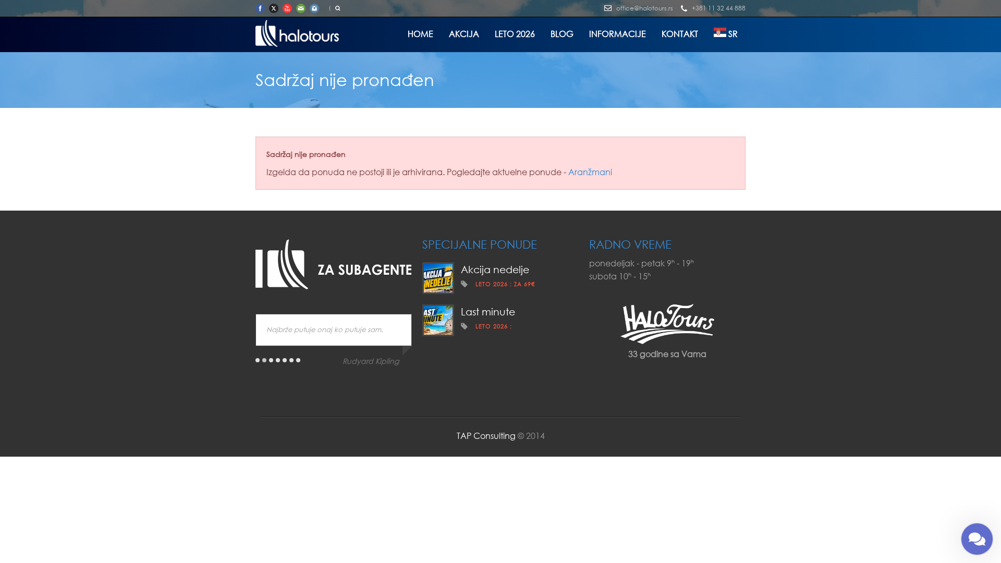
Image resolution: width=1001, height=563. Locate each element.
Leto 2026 (515, 33)
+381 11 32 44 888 (719, 8)
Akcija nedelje (495, 269)
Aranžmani (590, 171)
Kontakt (680, 33)
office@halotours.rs (644, 8)
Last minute (488, 311)
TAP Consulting (486, 435)
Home (420, 33)
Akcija (464, 33)
